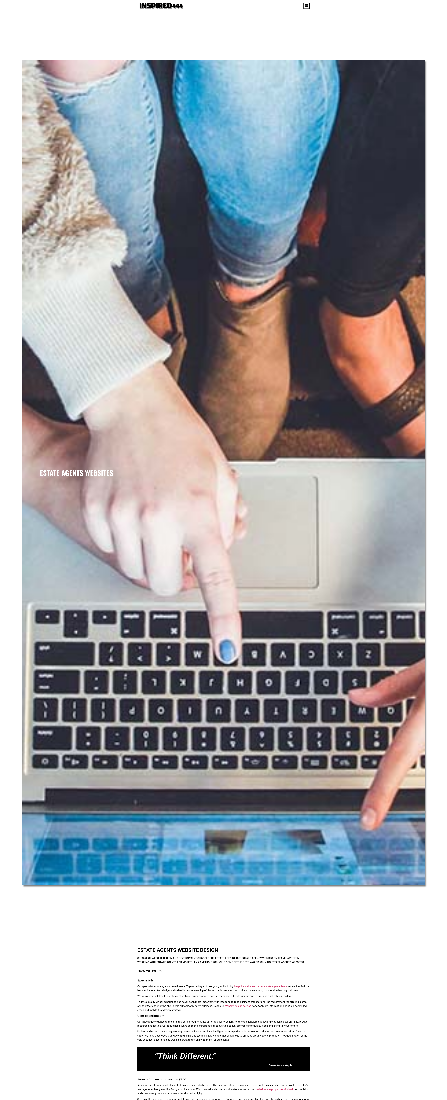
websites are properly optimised (274, 1089)
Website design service (238, 1006)
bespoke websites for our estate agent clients (260, 986)
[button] (306, 6)
